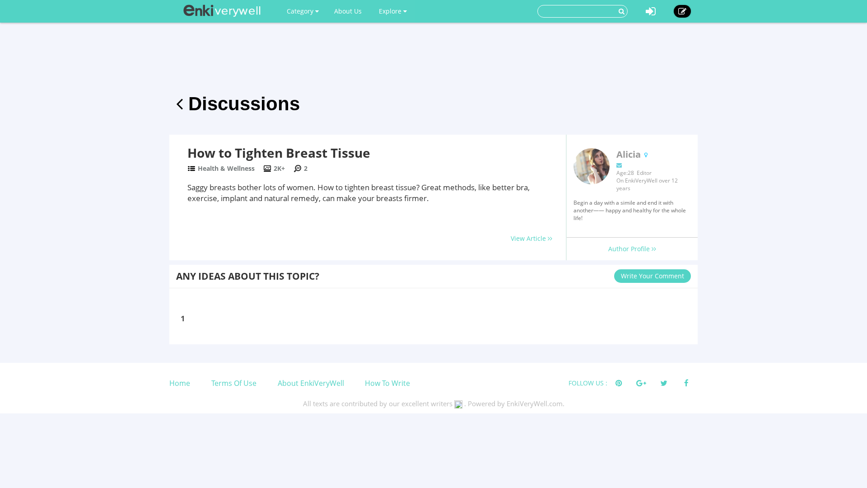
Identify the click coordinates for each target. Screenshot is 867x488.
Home (179, 383)
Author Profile (630, 248)
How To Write (387, 383)
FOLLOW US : (588, 383)
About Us (348, 11)
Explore (391, 11)
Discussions (241, 103)
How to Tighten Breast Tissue (278, 152)
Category (301, 11)
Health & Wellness (226, 168)
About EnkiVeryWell (311, 383)
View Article (529, 238)
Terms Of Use (233, 383)
